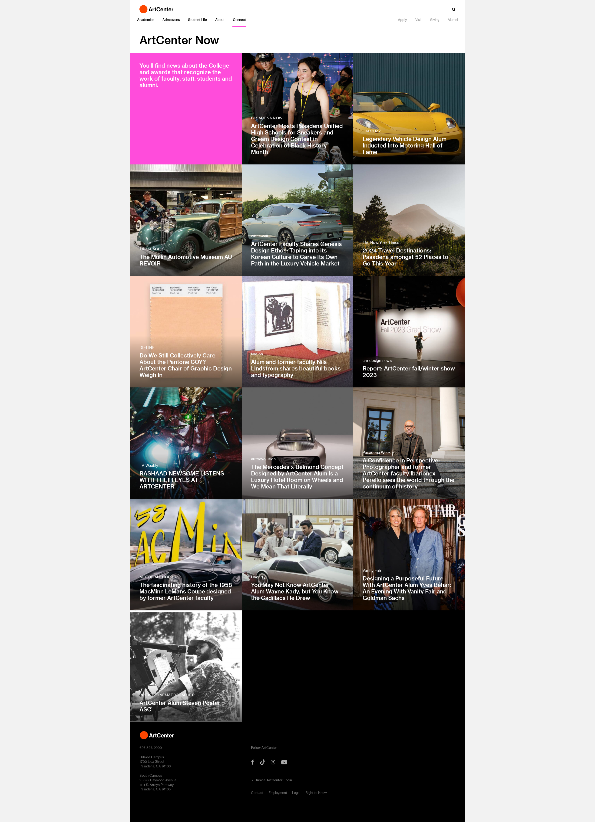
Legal (296, 793)
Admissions (171, 20)
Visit (418, 20)
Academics (145, 20)
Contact (257, 793)
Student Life (197, 20)
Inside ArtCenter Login (274, 780)
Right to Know (316, 793)
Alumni (453, 20)
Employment (277, 793)
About (220, 20)
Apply (402, 20)
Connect (239, 20)
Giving (434, 20)
